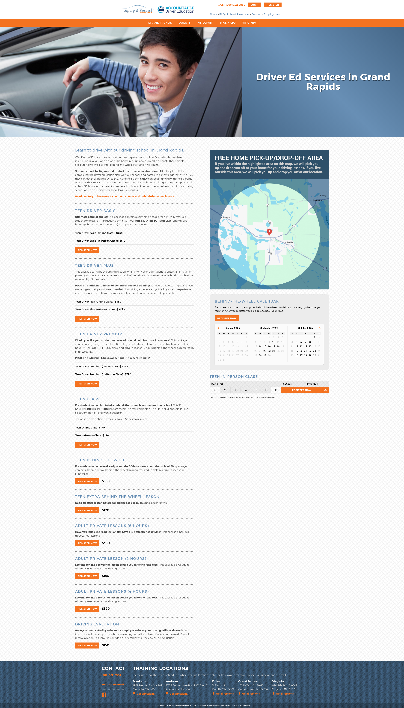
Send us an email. (113, 684)
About (213, 14)
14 (260, 346)
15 (264, 346)
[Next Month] (320, 328)
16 (269, 346)
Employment (272, 14)
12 (296, 346)
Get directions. (146, 693)
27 (301, 355)
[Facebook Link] (105, 695)
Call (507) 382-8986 (232, 4)
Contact (257, 14)
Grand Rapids (160, 22)
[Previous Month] (218, 328)
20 (301, 350)
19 (296, 350)
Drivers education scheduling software (214, 705)
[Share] (325, 390)
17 (273, 346)
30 (314, 355)
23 (269, 350)
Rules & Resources (238, 14)
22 (264, 350)
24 (273, 350)
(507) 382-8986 (111, 675)
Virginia (249, 22)
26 (296, 355)
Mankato (228, 22)
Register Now (87, 250)
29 (264, 355)
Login (254, 4)
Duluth (184, 22)
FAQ (222, 14)
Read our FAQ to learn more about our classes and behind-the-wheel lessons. (125, 196)
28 (260, 355)
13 (301, 346)
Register (273, 4)
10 (273, 342)
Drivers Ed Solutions (241, 705)
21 (260, 350)
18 (278, 346)
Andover (206, 22)
